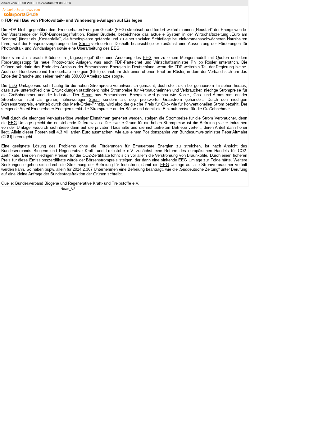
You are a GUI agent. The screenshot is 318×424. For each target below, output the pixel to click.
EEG (115, 48)
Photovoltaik (12, 48)
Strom (84, 43)
